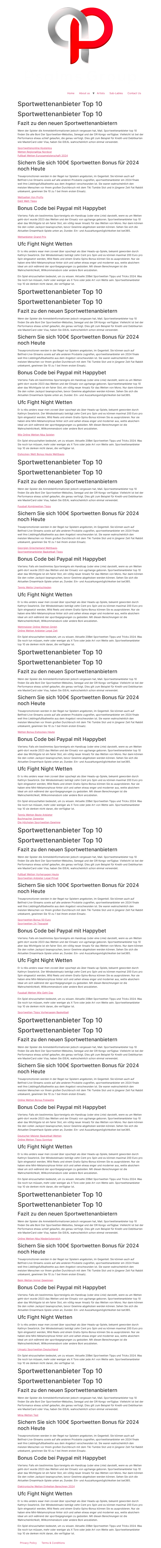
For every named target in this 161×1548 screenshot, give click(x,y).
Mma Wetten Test (28, 1415)
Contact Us (134, 93)
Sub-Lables (116, 93)
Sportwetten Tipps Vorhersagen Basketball (43, 1012)
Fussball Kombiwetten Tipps (34, 506)
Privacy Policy (28, 1542)
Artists (101, 93)
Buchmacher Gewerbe (31, 818)
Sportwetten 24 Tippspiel (33, 923)
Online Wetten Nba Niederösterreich (39, 1238)
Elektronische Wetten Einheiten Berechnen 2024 (46, 1486)
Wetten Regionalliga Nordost (35, 151)
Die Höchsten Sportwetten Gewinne (39, 822)
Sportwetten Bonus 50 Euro (34, 919)
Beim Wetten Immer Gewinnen (35, 1280)
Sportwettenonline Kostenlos (35, 148)
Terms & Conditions (53, 1542)
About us (84, 93)
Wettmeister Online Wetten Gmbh (37, 626)
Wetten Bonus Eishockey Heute (36, 732)
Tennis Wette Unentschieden (34, 587)
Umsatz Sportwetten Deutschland (38, 1349)
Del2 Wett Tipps (27, 201)
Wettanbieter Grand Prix (32, 236)
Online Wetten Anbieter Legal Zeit (38, 630)
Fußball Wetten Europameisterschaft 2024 (43, 155)
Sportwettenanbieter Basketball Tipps (40, 551)
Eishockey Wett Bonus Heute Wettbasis (41, 454)
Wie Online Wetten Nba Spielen (36, 434)
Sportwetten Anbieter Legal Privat (38, 878)
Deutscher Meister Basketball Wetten (39, 1135)
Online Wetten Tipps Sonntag (35, 1139)
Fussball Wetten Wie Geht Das (35, 992)
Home (70, 93)
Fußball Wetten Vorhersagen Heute (38, 874)
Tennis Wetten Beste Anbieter (35, 814)
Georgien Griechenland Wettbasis (37, 548)
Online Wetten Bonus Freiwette (36, 1100)
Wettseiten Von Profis (30, 197)
